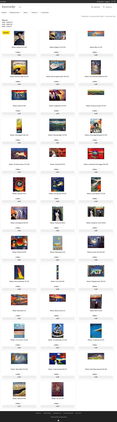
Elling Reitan (110, 16)
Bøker (25, 12)
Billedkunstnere (14, 12)
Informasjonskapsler (68, 413)
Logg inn (107, 1)
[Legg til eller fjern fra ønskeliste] (22, 52)
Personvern (78, 413)
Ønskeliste (100, 1)
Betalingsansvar (57, 413)
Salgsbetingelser (47, 413)
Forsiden (3, 1)
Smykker (34, 12)
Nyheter (4, 12)
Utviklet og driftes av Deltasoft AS (58, 417)
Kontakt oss (38, 413)
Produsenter (45, 12)
